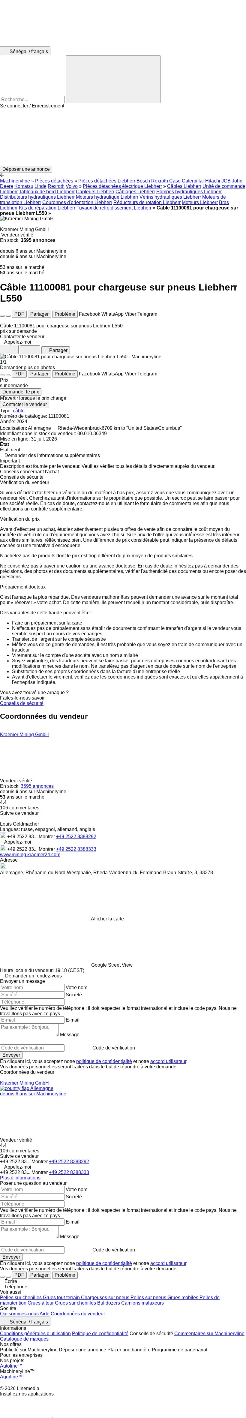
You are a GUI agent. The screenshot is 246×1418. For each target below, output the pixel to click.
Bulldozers (109, 1302)
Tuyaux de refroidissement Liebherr (114, 207)
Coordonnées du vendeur (78, 1313)
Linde (40, 186)
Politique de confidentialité (100, 1333)
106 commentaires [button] (19, 807)
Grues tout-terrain (62, 1297)
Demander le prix (20, 391)
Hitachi (212, 180)
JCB (226, 180)
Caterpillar (193, 180)
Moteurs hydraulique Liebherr (107, 197)
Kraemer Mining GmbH (24, 734)
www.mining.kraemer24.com (30, 854)
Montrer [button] (47, 836)
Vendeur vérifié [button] (16, 780)
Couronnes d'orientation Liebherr (77, 202)
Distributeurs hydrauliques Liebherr (37, 197)
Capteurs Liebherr (95, 191)
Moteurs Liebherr (200, 202)
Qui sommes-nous (19, 1313)
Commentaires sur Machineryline (209, 1333)
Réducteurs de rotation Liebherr (147, 202)
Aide (45, 1313)
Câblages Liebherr (135, 191)
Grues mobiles (183, 1297)
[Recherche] (113, 79)
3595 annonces (37, 786)
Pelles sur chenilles (21, 1297)
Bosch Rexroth (152, 180)
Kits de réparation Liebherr (47, 207)
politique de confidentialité (104, 1061)
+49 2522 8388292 (76, 836)
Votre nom (76, 987)
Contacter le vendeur (24, 404)
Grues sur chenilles (76, 1302)
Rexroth (56, 186)
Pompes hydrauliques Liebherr (189, 191)
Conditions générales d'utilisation (35, 1333)
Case (175, 180)
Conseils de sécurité (22, 703)
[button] (123, 137)
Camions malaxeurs (142, 1302)
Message (70, 1034)
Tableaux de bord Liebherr (47, 191)
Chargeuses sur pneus (105, 1297)
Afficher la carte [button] (107, 918)
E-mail (73, 1019)
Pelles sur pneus (148, 1297)
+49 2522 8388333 (76, 849)
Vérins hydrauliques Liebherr (170, 197)
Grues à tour (41, 1302)
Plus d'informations (20, 1177)
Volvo (72, 186)
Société (74, 994)
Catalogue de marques (24, 1338)
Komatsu (23, 186)
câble (19, 410)
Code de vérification (113, 1047)
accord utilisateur (168, 1061)
